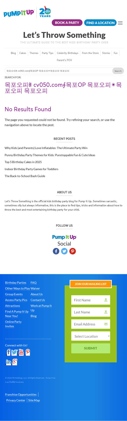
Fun (116, 53)
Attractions (12, 305)
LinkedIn (8, 362)
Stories (106, 53)
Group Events (14, 294)
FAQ (33, 282)
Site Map (34, 400)
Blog (13, 53)
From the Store (90, 53)
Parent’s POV (64, 60)
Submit (90, 348)
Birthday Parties (15, 282)
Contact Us (38, 300)
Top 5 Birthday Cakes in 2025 (23, 162)
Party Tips (47, 53)
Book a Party (67, 23)
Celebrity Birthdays (67, 53)
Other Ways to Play (17, 288)
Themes (34, 53)
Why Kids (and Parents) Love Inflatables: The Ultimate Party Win (46, 148)
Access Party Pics (16, 300)
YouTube (21, 352)
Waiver (35, 288)
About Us (37, 294)
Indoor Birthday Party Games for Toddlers (31, 169)
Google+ (14, 362)
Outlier (12, 382)
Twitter (64, 251)
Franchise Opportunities (21, 394)
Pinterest (72, 251)
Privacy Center (15, 400)
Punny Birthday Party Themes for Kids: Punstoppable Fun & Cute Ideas (50, 155)
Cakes (22, 53)
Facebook (56, 251)
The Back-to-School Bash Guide (25, 176)
